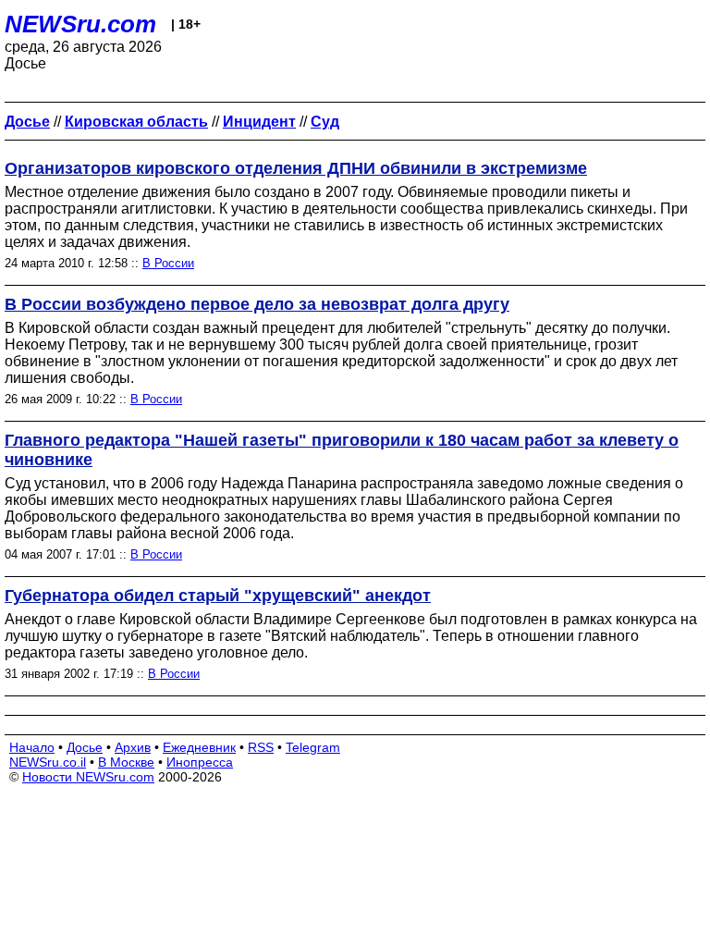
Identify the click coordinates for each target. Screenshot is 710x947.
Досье (85, 747)
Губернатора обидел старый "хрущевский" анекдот (218, 595)
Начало (32, 747)
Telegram (313, 747)
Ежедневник (199, 747)
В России (168, 263)
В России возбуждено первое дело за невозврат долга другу (257, 304)
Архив (133, 747)
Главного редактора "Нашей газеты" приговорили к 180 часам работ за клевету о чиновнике (342, 450)
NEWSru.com (80, 24)
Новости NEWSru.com (88, 776)
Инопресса (199, 762)
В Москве (126, 762)
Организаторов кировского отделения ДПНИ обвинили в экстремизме (296, 168)
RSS (261, 747)
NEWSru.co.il (47, 762)
